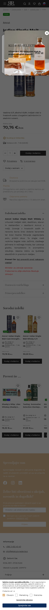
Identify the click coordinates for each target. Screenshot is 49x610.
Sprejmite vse (24, 605)
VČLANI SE (17, 60)
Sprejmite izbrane (24, 600)
